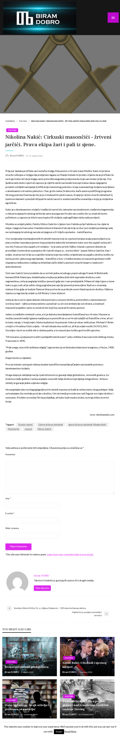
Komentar (10, 454)
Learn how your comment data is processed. (70, 554)
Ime (8, 498)
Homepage (10, 121)
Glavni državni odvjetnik (50, 424)
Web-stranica (12, 528)
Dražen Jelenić (25, 424)
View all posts (42, 588)
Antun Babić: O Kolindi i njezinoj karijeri (84, 665)
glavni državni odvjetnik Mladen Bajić (87, 424)
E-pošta (10, 513)
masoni (28, 428)
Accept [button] (59, 731)
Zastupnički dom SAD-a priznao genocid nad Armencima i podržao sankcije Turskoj (85, 705)
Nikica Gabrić (44, 428)
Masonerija (13, 428)
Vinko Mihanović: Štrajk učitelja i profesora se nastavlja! (27, 707)
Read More (70, 731)
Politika (23, 121)
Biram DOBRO (17, 155)
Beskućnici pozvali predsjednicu (27, 667)
